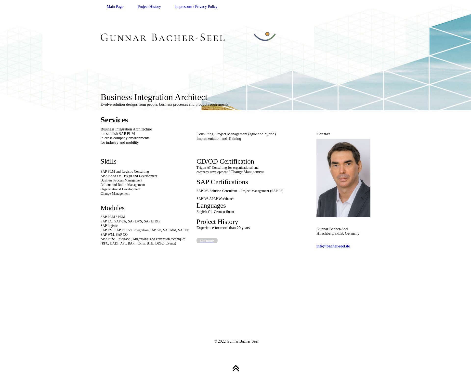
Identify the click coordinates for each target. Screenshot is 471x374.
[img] (235, 55)
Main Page (115, 6)
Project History (149, 6)
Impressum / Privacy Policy (196, 6)
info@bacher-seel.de (333, 246)
